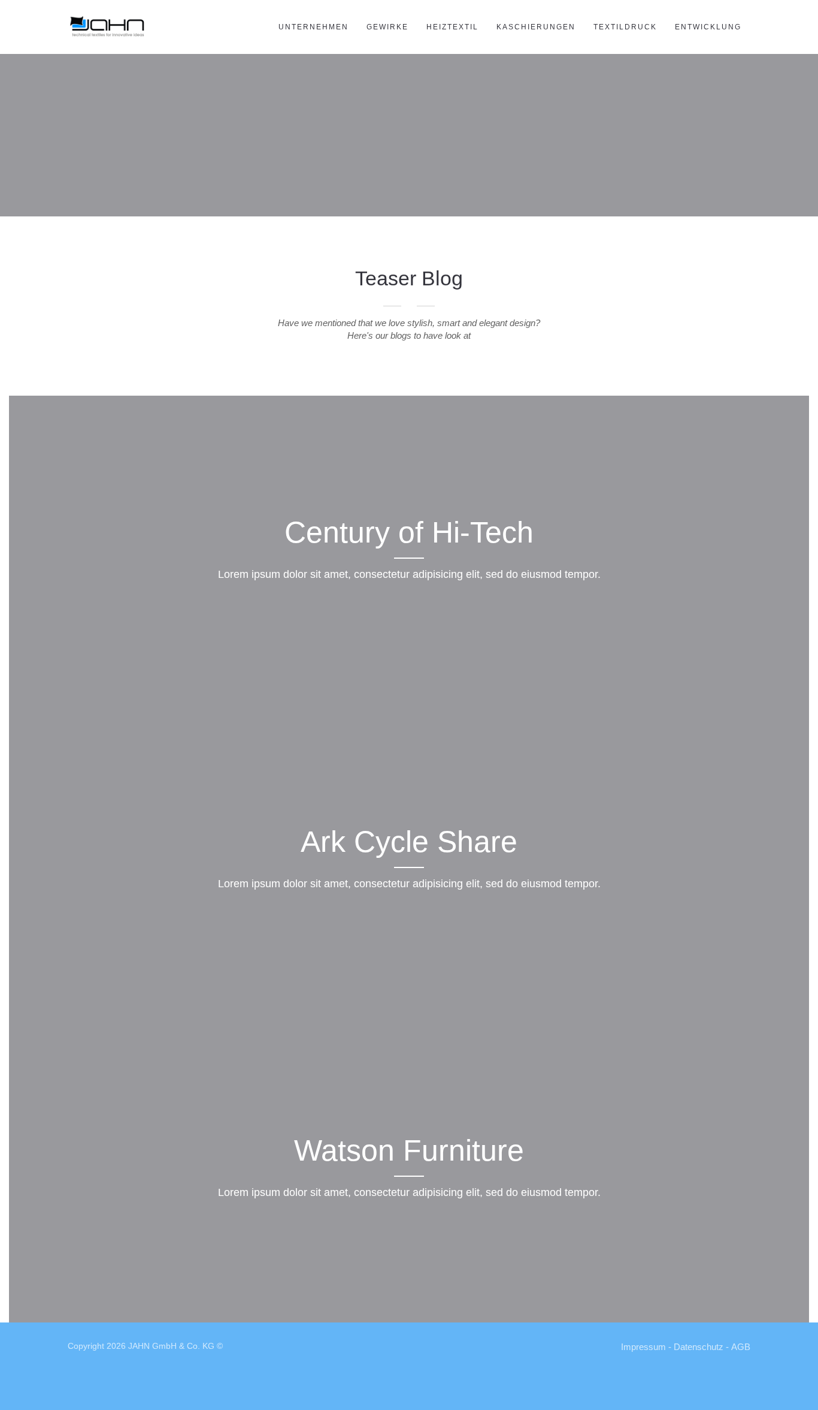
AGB (740, 1347)
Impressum (643, 1347)
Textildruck (625, 27)
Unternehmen (313, 27)
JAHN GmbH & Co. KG (171, 1346)
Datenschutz (698, 1347)
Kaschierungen (535, 27)
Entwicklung (708, 27)
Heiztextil (452, 27)
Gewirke (387, 27)
